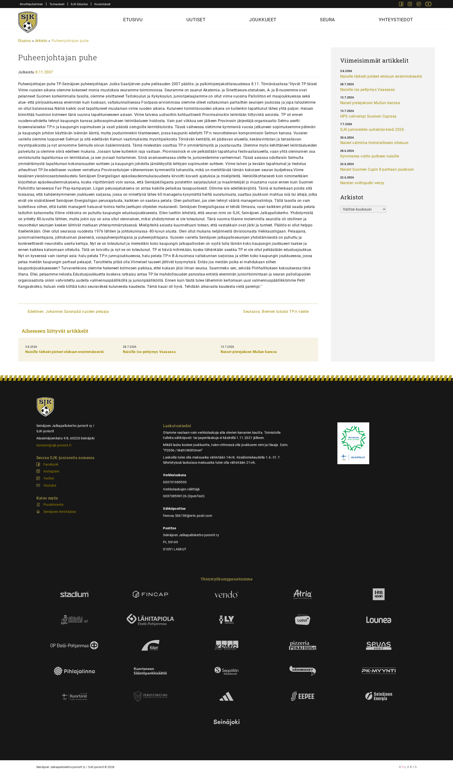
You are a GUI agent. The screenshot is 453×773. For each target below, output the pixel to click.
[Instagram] (410, 5)
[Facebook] (401, 5)
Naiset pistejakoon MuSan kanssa (249, 352)
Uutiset (196, 19)
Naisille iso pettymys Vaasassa (149, 352)
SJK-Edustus (79, 4)
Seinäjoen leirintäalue (59, 512)
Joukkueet (263, 19)
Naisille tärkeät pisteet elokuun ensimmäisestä (64, 352)
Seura (327, 19)
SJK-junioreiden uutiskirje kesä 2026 (372, 129)
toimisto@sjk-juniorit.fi (53, 445)
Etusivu (133, 19)
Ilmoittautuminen (31, 4)
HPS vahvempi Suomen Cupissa (368, 116)
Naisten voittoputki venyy (362, 183)
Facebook (51, 464)
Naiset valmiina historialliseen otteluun (374, 142)
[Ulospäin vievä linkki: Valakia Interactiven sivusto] (408, 767)
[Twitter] (419, 5)
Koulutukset (102, 4)
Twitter (48, 478)
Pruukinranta (53, 504)
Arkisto (41, 40)
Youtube (49, 485)
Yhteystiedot (396, 19)
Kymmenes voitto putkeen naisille (369, 156)
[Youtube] (428, 5)
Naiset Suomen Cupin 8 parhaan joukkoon (377, 169)
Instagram (51, 471)
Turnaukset (57, 4)
